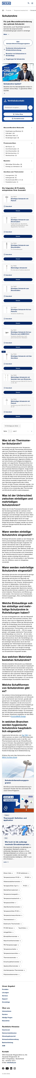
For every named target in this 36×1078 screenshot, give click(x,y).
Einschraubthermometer (11, 962)
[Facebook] (3, 1068)
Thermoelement (9, 919)
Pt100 (25, 886)
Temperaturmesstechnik (11, 898)
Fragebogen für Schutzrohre (15, 59)
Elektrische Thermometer (12, 924)
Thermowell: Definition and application (15, 819)
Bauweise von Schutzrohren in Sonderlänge (16, 54)
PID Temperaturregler (10, 945)
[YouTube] (7, 1068)
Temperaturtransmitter (11, 953)
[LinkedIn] (11, 1068)
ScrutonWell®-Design (18, 716)
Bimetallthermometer (10, 936)
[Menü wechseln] (32, 3)
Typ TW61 (25, 735)
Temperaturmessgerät (11, 894)
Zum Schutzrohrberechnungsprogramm (18, 43)
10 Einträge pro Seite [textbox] (11, 426)
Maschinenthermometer (11, 941)
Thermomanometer (10, 957)
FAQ (6, 838)
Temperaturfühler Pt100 (11, 911)
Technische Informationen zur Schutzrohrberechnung (16, 49)
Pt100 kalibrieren (22, 873)
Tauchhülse (22, 928)
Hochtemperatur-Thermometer (13, 970)
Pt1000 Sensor (8, 928)
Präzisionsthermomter (11, 974)
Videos (7, 815)
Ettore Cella (7, 873)
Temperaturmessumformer (12, 915)
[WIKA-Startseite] (6, 3)
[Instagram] (15, 1068)
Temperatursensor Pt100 (11, 877)
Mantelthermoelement (11, 890)
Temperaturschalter (10, 949)
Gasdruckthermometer (11, 966)
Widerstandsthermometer (12, 881)
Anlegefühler (8, 932)
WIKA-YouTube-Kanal (9, 757)
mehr (5, 862)
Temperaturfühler (9, 903)
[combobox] (12, 426)
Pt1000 (27, 877)
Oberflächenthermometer (12, 907)
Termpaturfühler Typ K (11, 886)
